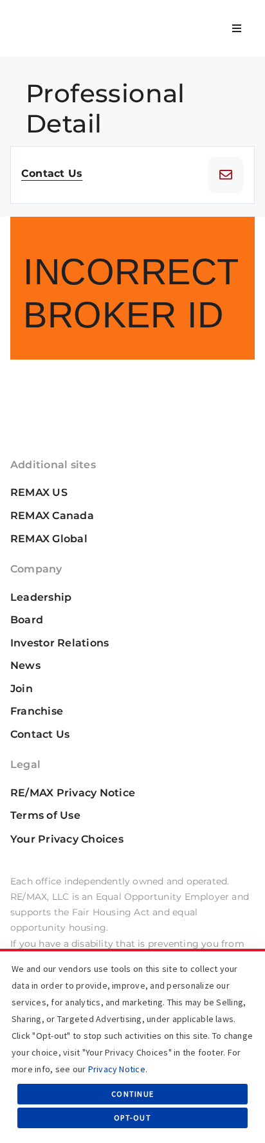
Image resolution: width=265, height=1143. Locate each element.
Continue (132, 1094)
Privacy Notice (116, 1069)
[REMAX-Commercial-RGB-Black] (55, 17)
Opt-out (132, 1117)
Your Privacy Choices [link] (66, 839)
